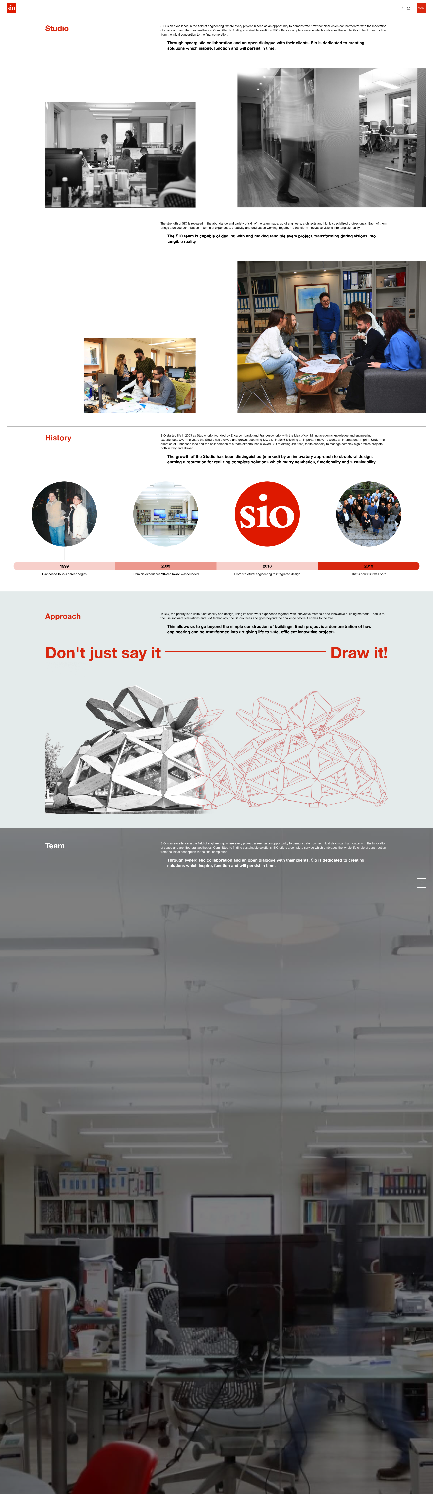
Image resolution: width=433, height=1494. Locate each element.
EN (408, 8)
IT (402, 8)
